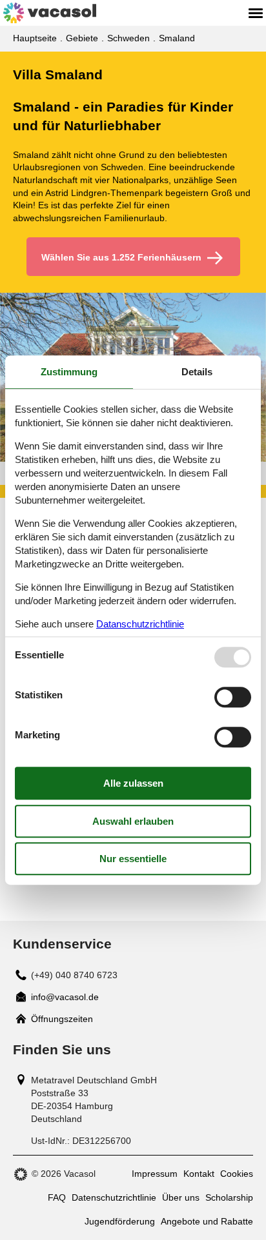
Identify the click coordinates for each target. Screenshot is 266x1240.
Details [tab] (196, 371)
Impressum (155, 1173)
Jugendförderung (120, 1221)
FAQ (57, 1197)
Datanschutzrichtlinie (140, 623)
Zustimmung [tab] (69, 371)
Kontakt (198, 1173)
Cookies (236, 1173)
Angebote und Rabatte (207, 1221)
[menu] (255, 13)
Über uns (181, 1197)
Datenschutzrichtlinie (114, 1197)
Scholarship (229, 1197)
